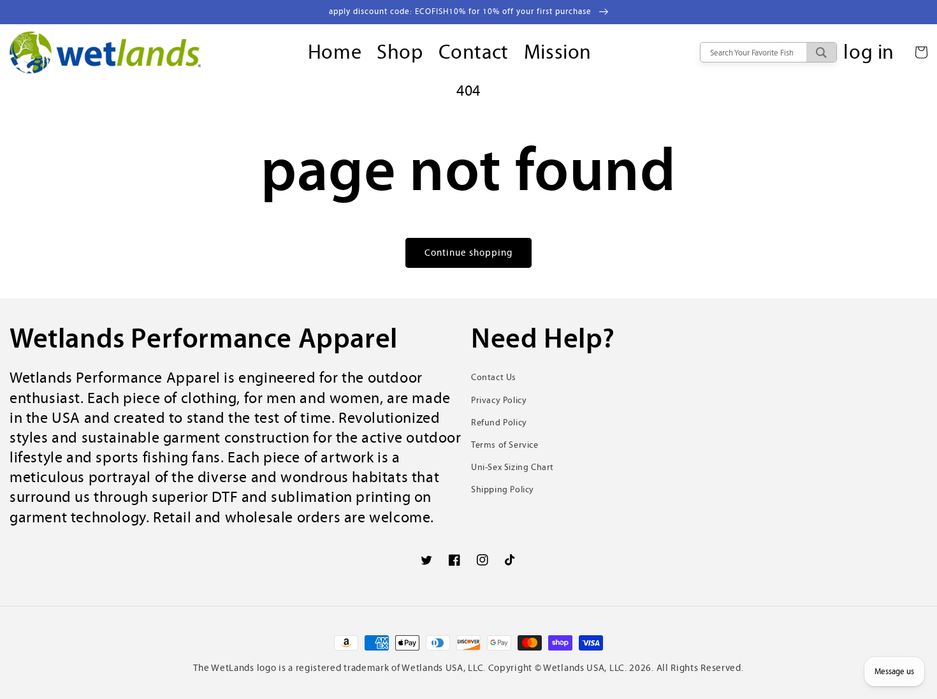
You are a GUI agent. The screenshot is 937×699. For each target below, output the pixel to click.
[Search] (821, 52)
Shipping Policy (502, 489)
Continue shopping (468, 252)
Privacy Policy (499, 400)
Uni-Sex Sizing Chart (512, 467)
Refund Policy (499, 422)
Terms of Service (505, 444)
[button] (921, 52)
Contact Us (493, 377)
